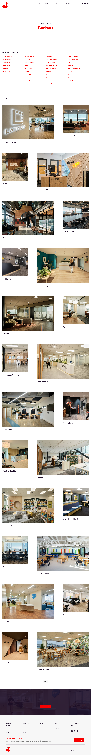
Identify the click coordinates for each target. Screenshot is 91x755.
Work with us (24, 730)
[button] (47, 3)
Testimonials (24, 727)
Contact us (74, 3)
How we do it (54, 3)
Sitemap (72, 727)
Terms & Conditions (75, 723)
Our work (8, 725)
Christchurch (57, 725)
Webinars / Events (25, 723)
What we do (41, 3)
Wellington (57, 726)
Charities (24, 732)
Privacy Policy (73, 725)
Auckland (56, 723)
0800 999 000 (85, 3)
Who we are (61, 3)
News (23, 725)
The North (57, 728)
